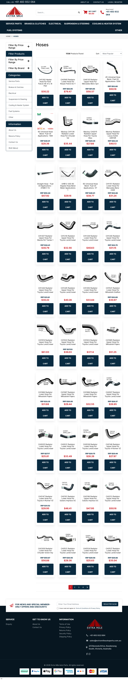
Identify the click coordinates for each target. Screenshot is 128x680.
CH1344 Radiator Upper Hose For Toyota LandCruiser (45, 290)
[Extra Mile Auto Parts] (14, 12)
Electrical (12, 93)
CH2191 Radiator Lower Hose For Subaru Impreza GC (68, 498)
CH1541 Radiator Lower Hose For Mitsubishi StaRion (112, 290)
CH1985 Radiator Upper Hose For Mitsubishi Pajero (113, 342)
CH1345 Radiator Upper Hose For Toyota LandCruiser (68, 290)
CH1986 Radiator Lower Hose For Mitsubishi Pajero (45, 394)
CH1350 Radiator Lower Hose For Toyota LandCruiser (90, 290)
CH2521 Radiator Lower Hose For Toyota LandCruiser (68, 550)
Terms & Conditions (82, 608)
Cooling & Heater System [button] (106, 23)
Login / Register (115, 2)
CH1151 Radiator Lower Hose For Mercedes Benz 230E (113, 187)
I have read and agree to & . (79, 608)
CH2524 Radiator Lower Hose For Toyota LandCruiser (90, 550)
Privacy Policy (95, 608)
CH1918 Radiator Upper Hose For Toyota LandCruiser (45, 342)
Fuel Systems (14, 111)
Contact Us (13, 142)
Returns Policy (14, 136)
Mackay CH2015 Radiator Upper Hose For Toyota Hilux (90, 135)
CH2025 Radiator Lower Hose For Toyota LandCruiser (45, 446)
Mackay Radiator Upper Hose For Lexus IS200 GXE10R (113, 135)
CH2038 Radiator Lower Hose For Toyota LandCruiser (90, 446)
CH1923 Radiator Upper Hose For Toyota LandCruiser (90, 342)
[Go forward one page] (87, 587)
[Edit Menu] (13, 148)
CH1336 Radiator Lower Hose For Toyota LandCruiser (90, 238)
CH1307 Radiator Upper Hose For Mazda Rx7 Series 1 (45, 238)
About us (84, 2)
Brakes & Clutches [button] (35, 23)
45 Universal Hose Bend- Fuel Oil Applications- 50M (112, 79)
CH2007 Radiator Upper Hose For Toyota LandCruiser (113, 394)
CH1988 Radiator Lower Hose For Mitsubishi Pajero (90, 394)
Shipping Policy (65, 637)
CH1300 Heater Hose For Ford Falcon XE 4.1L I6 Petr (45, 82)
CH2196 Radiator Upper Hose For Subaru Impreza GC (90, 498)
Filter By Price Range (16, 46)
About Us (12, 130)
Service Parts (14, 81)
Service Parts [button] (14, 23)
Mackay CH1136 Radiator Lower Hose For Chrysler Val (68, 135)
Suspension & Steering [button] (76, 23)
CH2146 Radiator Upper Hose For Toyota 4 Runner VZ (113, 446)
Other (118, 30)
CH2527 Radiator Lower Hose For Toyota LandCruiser (113, 550)
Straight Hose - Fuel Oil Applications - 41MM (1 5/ (45, 186)
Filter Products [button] (16, 53)
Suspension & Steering (18, 99)
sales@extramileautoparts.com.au (105, 640)
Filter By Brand (16, 68)
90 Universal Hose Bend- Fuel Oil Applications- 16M (45, 134)
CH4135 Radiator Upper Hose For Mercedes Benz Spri (90, 81)
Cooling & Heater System (19, 105)
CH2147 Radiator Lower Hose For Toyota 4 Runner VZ (45, 498)
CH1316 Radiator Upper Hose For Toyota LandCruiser (68, 238)
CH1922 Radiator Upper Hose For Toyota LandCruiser (68, 342)
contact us (98, 2)
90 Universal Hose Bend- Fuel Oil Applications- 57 (90, 186)
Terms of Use (64, 624)
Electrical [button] (55, 23)
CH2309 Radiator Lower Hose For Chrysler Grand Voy (45, 550)
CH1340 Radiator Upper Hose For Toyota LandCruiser (113, 238)
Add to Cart (45, 100)
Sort (97, 53)
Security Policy (65, 633)
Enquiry (9, 624)
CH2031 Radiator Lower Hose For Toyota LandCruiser (68, 446)
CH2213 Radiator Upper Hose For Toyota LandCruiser (113, 498)
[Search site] (79, 12)
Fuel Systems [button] (14, 30)
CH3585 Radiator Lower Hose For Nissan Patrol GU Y (68, 81)
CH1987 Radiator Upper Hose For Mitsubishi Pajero (68, 394)
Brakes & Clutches (16, 87)
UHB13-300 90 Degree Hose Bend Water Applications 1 (68, 187)
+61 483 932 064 (25, 1)
